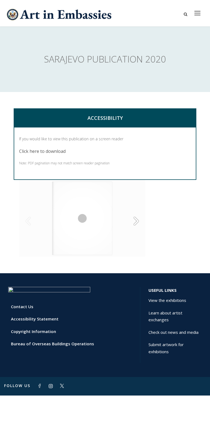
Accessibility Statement (35, 319)
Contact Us (22, 306)
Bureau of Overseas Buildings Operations (52, 343)
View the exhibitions (167, 300)
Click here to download (42, 151)
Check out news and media (173, 332)
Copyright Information (33, 331)
